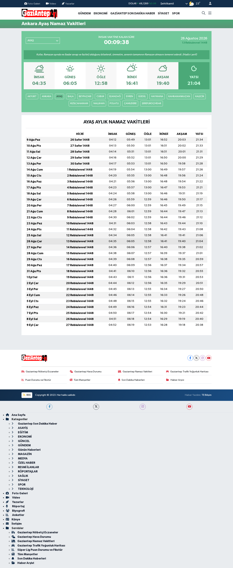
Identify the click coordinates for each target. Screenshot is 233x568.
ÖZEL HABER (26, 462)
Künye (16, 519)
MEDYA (22, 458)
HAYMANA (157, 96)
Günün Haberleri (28, 449)
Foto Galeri (34, 3)
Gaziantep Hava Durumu (87, 371)
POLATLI (114, 103)
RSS (28, 395)
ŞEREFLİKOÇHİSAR (151, 103)
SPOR (176, 13)
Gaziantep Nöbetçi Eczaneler (42, 371)
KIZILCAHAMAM (79, 103)
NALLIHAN (99, 103)
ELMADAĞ (115, 96)
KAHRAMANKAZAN (179, 96)
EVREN (129, 96)
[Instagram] (202, 358)
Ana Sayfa (18, 414)
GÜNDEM (84, 13)
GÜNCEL (23, 441)
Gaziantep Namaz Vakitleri (137, 371)
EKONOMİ (100, 13)
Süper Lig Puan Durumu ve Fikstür (40, 549)
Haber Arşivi (177, 380)
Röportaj (18, 506)
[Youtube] (209, 358)
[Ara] (203, 13)
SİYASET (163, 13)
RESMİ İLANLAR (28, 467)
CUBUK (100, 96)
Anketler (18, 515)
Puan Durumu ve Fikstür (38, 380)
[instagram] (143, 407)
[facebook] (49, 407)
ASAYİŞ (22, 427)
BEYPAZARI (85, 96)
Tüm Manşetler (82, 380)
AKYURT (32, 96)
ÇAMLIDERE (130, 103)
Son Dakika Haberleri (133, 380)
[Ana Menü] (210, 13)
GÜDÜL (142, 96)
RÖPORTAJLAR (27, 471)
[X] (196, 358)
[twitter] (96, 407)
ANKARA (46, 96)
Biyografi (18, 510)
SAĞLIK (22, 475)
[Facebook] (190, 358)
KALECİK (199, 96)
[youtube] (189, 407)
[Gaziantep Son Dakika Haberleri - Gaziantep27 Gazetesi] (39, 13)
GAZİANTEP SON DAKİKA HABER (132, 13)
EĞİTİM (22, 432)
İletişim (17, 523)
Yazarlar (69, 3)
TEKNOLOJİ (25, 488)
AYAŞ (59, 96)
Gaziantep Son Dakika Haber (37, 423)
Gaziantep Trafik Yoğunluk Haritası (189, 371)
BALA (71, 96)
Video (52, 3)
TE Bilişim (207, 395)
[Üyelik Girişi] (209, 3)
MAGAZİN (24, 454)
